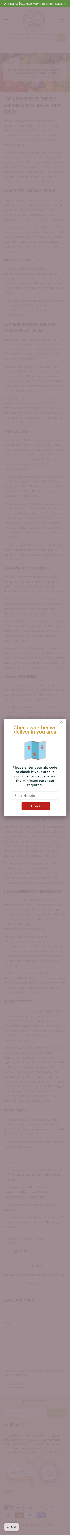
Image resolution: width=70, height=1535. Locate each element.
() (11, 3)
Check (36, 806)
